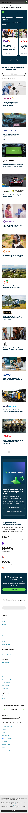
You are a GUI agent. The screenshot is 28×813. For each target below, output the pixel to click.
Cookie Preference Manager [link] (8, 805)
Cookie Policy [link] (16, 803)
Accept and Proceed (14, 810)
